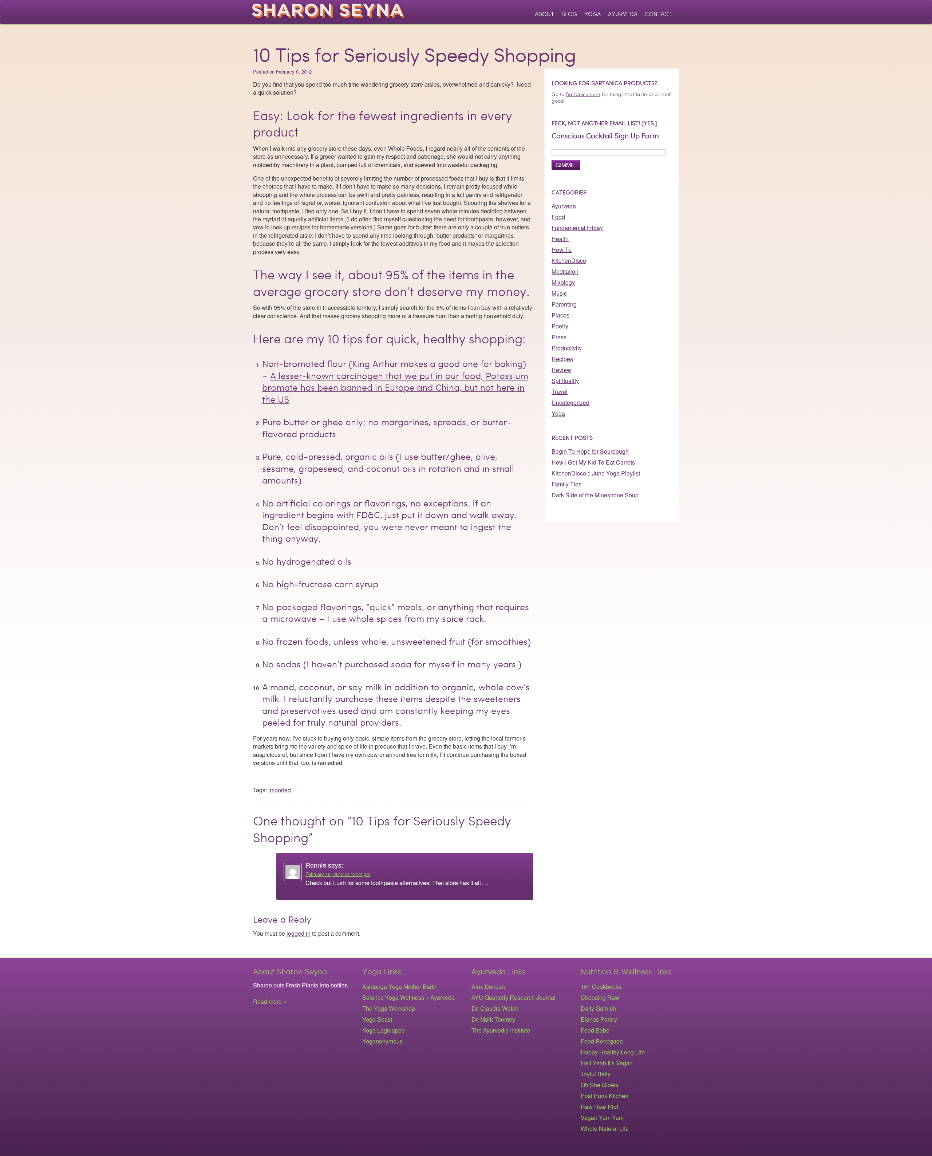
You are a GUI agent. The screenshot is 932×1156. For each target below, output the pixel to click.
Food (558, 217)
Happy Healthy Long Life (613, 1052)
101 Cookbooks (601, 986)
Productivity (567, 348)
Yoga (592, 14)
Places (560, 315)
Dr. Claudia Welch (494, 1008)
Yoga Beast (377, 1019)
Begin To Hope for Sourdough (590, 451)
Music (559, 293)
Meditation (565, 271)
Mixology (563, 282)
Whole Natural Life (605, 1128)
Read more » (270, 1001)
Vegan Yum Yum (602, 1117)
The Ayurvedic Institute (500, 1030)
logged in (299, 933)
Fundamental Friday (577, 228)
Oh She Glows (599, 1085)
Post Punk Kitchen (604, 1096)
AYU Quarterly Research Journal (513, 997)
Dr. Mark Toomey (493, 1019)
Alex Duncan (488, 986)
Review (561, 370)
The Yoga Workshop (388, 1008)
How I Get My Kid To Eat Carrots (593, 462)
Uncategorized (570, 402)
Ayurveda (622, 14)
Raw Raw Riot (599, 1106)
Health (560, 238)
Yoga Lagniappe (383, 1030)
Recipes (562, 359)
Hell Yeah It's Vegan (607, 1063)
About (544, 14)
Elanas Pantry (599, 1019)
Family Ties (566, 484)
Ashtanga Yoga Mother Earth (399, 986)
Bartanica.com (583, 94)
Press (559, 337)
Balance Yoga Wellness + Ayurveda (408, 997)
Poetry (560, 326)
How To (562, 249)
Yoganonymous (382, 1041)
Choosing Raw (600, 997)
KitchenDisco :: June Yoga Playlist (596, 473)
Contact (658, 14)
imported (279, 790)
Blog (569, 14)
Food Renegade (602, 1041)
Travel (560, 391)
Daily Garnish (598, 1008)
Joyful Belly (596, 1074)
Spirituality (565, 380)
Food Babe (595, 1030)
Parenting (564, 304)
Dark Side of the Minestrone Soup (595, 495)
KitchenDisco (569, 260)
